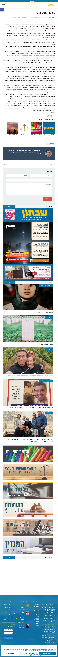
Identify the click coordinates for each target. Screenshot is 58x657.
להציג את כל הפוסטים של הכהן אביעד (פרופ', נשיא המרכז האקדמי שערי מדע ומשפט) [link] (24, 153)
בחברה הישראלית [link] (36, 618)
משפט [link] (37, 606)
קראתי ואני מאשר (47, 653)
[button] (4, 5)
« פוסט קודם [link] (52, 164)
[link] (2, 9)
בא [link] (47, 143)
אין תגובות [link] (11, 17)
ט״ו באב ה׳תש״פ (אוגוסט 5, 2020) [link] (24, 17)
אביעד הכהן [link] (52, 143)
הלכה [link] (37, 612)
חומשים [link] (37, 604)
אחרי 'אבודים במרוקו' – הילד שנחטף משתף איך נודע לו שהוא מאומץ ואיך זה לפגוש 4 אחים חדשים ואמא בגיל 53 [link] (29, 440)
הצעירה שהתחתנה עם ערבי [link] (44, 312)
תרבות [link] (37, 626)
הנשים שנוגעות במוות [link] (46, 344)
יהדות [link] (37, 624)
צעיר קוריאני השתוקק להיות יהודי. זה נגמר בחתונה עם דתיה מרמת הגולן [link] (30, 376)
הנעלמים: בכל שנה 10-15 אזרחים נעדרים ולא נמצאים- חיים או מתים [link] (31, 408)
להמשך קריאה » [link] (21, 609)
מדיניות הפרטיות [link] (26, 650)
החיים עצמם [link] (37, 615)
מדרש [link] (37, 610)
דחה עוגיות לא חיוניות (29, 653)
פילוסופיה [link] (36, 608)
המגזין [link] (37, 621)
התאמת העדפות (10, 653)
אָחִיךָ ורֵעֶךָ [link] (21, 625)
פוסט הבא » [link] (5, 164)
